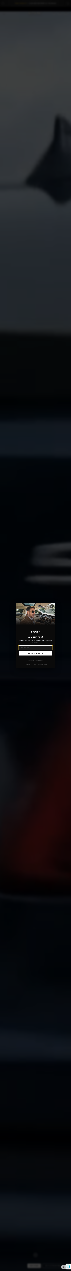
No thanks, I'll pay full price (35, 660)
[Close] (52, 606)
